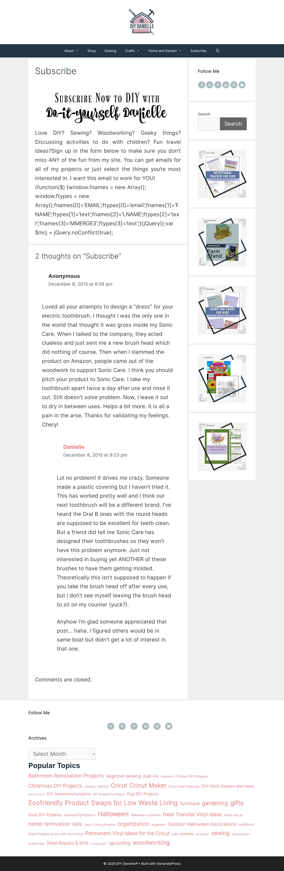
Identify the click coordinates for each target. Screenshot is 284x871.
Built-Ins (150, 776)
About (69, 51)
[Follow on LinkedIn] (225, 84)
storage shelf (99, 843)
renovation (202, 834)
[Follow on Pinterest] (217, 84)
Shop (91, 51)
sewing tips (36, 843)
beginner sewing (123, 776)
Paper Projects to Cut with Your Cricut (55, 834)
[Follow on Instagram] (233, 84)
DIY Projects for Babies (109, 794)
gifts (236, 803)
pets (175, 834)
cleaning (89, 786)
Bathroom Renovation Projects (66, 775)
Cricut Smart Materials (184, 786)
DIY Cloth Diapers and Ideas (228, 786)
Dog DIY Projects (142, 794)
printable (187, 834)
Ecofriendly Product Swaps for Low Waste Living (103, 803)
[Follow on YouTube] (242, 84)
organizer (158, 825)
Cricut (119, 785)
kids (77, 824)
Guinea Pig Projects (79, 815)
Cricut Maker (148, 785)
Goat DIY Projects (45, 814)
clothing (102, 786)
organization (133, 824)
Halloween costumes (146, 815)
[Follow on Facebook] (201, 84)
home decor (233, 815)
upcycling (119, 843)
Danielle (73, 447)
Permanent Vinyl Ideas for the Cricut (127, 833)
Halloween (113, 814)
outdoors (246, 824)
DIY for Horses (36, 794)
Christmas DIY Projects (55, 786)
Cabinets (167, 776)
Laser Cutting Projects (99, 824)
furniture (190, 803)
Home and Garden (162, 51)
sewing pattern (241, 834)
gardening (215, 803)
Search (204, 114)
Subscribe (199, 51)
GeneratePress (169, 863)
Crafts (130, 51)
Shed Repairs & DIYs (68, 843)
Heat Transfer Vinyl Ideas (192, 814)
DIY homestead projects (69, 794)
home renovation (49, 824)
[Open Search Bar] (217, 50)
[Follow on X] (209, 84)
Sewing (110, 51)
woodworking (151, 842)
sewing (220, 833)
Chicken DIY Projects (191, 776)
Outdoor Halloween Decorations (202, 824)
